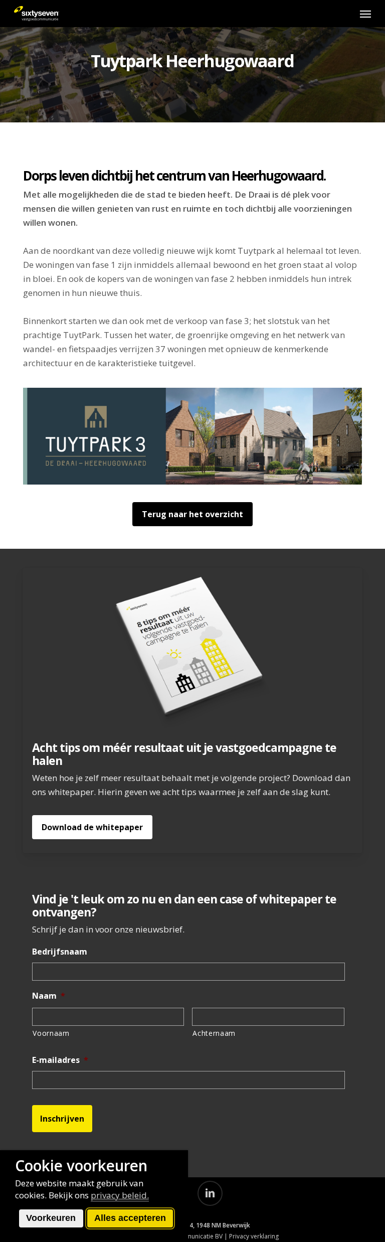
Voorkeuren (51, 1218)
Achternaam (214, 1033)
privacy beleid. (120, 1195)
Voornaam (51, 1033)
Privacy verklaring (254, 1236)
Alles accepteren (130, 1218)
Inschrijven (62, 1118)
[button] (365, 14)
